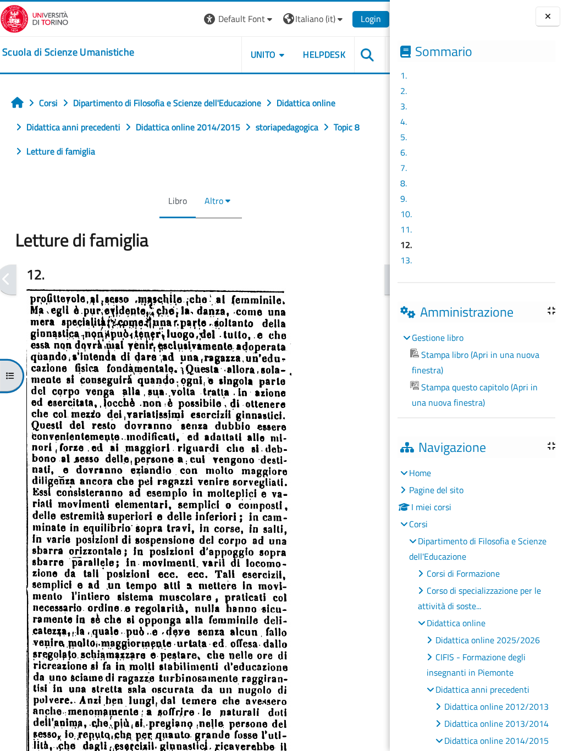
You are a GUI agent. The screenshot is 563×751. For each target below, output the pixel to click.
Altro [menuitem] (214, 200)
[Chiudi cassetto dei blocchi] (548, 16)
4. (403, 121)
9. (403, 198)
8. (403, 183)
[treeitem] (476, 370)
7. (403, 167)
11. (406, 229)
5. (403, 136)
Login (371, 18)
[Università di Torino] (34, 17)
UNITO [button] (263, 54)
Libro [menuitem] (177, 200)
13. (406, 260)
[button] (239, 18)
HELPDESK (324, 54)
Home (420, 472)
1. (403, 75)
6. (403, 152)
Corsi (418, 524)
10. (406, 213)
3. (403, 106)
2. (403, 90)
